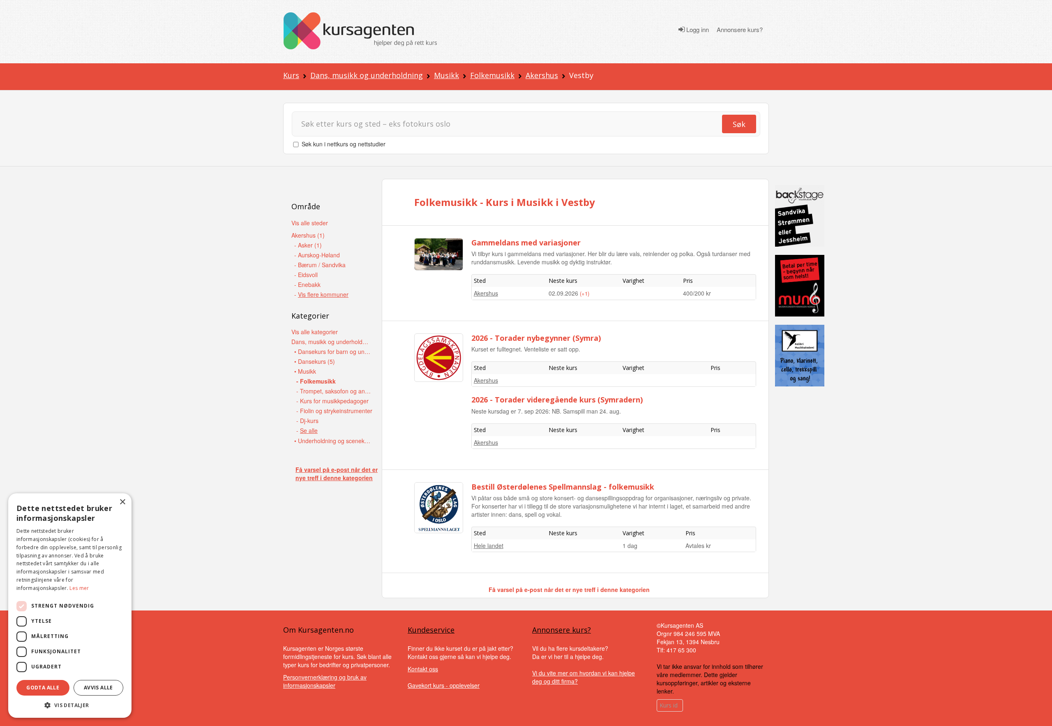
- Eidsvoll (306, 275)
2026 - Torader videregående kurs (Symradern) (557, 400)
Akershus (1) (308, 235)
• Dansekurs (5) (314, 361)
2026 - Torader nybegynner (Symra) (536, 338)
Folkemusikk (492, 75)
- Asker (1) (308, 245)
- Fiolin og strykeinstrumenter (334, 411)
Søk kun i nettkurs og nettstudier (343, 144)
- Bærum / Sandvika (320, 265)
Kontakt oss (423, 669)
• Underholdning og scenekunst (333, 441)
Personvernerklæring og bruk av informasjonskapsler (325, 681)
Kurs (291, 75)
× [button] (122, 502)
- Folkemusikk (316, 381)
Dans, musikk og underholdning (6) (330, 342)
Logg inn (697, 29)
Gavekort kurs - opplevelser (444, 685)
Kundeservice (431, 630)
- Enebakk (307, 284)
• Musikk (305, 371)
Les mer (79, 588)
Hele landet (488, 545)
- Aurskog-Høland (317, 255)
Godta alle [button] (42, 687)
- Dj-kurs (307, 420)
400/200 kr (697, 293)
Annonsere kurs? (740, 29)
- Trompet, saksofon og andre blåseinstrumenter (335, 391)
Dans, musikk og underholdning (366, 75)
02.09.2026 (564, 293)
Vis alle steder (309, 223)
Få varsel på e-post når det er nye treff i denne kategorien (336, 473)
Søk (739, 124)
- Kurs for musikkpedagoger (332, 401)
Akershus (542, 75)
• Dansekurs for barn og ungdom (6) (333, 351)
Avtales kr (698, 545)
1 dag (630, 545)
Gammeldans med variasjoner (526, 242)
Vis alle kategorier (314, 332)
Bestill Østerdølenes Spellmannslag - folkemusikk (562, 487)
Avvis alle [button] (98, 687)
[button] (69, 705)
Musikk (446, 75)
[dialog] (70, 605)
